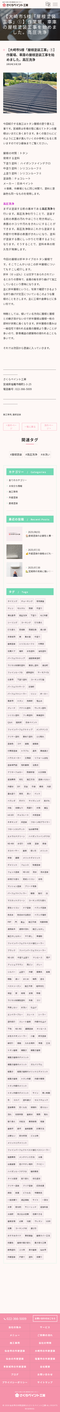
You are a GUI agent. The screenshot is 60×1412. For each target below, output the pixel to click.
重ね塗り (11, 793)
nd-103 (10, 815)
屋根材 (30, 1114)
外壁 (31, 972)
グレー (39, 964)
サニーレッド (30, 1207)
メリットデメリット (31, 857)
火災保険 (42, 772)
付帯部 (41, 643)
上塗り (22, 972)
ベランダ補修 (40, 914)
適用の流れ (24, 929)
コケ (19, 743)
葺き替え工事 (40, 1242)
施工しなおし (38, 929)
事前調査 (29, 1235)
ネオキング (12, 822)
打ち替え (11, 629)
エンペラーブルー (15, 1014)
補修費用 (34, 1171)
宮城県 (22, 629)
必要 (21, 1221)
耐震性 (10, 1242)
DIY (18, 786)
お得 (10, 1207)
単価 (40, 1043)
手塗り (39, 608)
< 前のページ (11, 427)
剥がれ (47, 800)
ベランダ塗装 (40, 907)
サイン (35, 1093)
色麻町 (30, 701)
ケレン (10, 608)
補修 (21, 651)
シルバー (11, 972)
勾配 (29, 1221)
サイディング (34, 800)
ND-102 (26, 872)
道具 (34, 750)
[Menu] (55, 4)
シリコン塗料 (13, 715)
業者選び (44, 750)
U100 (48, 1221)
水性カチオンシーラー (17, 1036)
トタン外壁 (26, 1078)
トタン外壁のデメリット (18, 1093)
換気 (21, 793)
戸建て (22, 1257)
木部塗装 (36, 815)
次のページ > (48, 427)
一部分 (45, 1200)
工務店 (28, 758)
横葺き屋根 (35, 1050)
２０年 (22, 1249)
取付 (40, 893)
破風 (27, 743)
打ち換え (38, 622)
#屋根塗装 (16, 454)
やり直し (29, 936)
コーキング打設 (37, 679)
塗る (42, 979)
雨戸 (48, 957)
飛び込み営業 (23, 1214)
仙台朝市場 (33, 829)
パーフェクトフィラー (17, 893)
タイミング (12, 601)
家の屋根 (32, 1249)
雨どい (30, 964)
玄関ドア (11, 651)
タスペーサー (13, 850)
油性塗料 (42, 651)
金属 (48, 972)
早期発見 (38, 1192)
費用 (41, 786)
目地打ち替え (13, 879)
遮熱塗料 (30, 672)
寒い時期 (46, 1093)
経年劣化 (40, 986)
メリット (44, 850)
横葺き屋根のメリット (17, 1064)
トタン (20, 701)
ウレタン (38, 1221)
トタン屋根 (12, 1050)
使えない (44, 1107)
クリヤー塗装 (13, 1185)
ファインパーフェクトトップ (20, 729)
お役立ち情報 (15, 486)
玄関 (10, 1228)
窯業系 (39, 972)
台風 (40, 1157)
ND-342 (18, 1028)
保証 (10, 993)
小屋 (33, 1036)
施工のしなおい (14, 936)
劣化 (21, 779)
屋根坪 (10, 1128)
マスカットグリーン (16, 900)
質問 (38, 1114)
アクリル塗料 (25, 708)
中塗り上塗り (23, 957)
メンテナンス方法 (27, 1157)
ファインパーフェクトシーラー (32, 950)
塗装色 (10, 743)
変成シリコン (29, 879)
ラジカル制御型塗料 (16, 1000)
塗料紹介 (11, 1021)
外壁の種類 (39, 1078)
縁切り (10, 1043)
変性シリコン (13, 907)
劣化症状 (36, 1178)
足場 (31, 993)
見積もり (19, 808)
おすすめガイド (14, 1235)
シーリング (12, 622)
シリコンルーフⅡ (26, 643)
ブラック (11, 950)
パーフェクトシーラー (17, 693)
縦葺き (10, 1071)
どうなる (27, 1192)
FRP (9, 922)
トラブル (25, 750)
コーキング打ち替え (37, 900)
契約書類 (25, 765)
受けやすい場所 (26, 1164)
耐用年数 (19, 1114)
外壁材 (10, 786)
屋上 (23, 922)
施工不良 (28, 986)
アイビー (40, 1164)
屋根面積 (29, 1128)
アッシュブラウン (15, 964)
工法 (48, 1043)
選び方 (33, 1228)
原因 (10, 1192)
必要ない (11, 1135)
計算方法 (40, 1128)
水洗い (24, 1007)
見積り (39, 1257)
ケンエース (37, 957)
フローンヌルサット (16, 829)
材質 (29, 843)
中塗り (37, 636)
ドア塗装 (27, 907)
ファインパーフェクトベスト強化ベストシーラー (29, 1150)
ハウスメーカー (14, 758)
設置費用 (11, 1157)
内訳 (49, 786)
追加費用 (11, 779)
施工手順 (32, 922)
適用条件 (11, 929)
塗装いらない (44, 779)
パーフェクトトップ (16, 658)
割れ (46, 1114)
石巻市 (10, 679)
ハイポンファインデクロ (39, 836)
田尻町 (19, 722)
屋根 (25, 850)
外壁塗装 (13, 497)
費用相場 (32, 1121)
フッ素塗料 (28, 715)
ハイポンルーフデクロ (17, 1171)
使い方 (33, 850)
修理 (10, 857)
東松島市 (11, 615)
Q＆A (10, 722)
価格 (19, 1043)
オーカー (44, 693)
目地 (40, 879)
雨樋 (31, 608)
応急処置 (40, 1185)
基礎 (17, 857)
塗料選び (27, 1100)
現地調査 (40, 601)
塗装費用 (11, 1107)
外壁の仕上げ (40, 1021)
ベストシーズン (14, 986)
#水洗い (45, 454)
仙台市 (43, 1249)
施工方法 (31, 779)
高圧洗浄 (23, 615)
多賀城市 (11, 636)
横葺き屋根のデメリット (18, 1057)
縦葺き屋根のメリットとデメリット (32, 1071)
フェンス (25, 865)
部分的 (18, 1207)
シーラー (42, 1014)
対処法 (22, 1121)
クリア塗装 (28, 1185)
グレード (11, 708)
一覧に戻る (30, 426)
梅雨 (34, 979)
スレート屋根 (25, 1021)
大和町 (10, 1214)
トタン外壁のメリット (17, 1085)
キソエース (41, 1028)
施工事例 (7, 414)
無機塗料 (40, 715)
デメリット (12, 865)
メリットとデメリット (17, 1142)
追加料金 (44, 1207)
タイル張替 (12, 1178)
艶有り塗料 (28, 736)
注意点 (35, 765)
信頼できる (37, 1214)
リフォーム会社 (41, 758)
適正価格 (25, 1200)
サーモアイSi (43, 672)
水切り (20, 843)
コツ (38, 1000)
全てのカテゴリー (18, 480)
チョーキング (27, 601)
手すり (22, 800)
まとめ (26, 979)
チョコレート (23, 815)
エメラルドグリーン (16, 836)
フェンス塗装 (13, 872)
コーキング (26, 622)
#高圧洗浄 (31, 454)
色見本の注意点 (24, 914)
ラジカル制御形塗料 (16, 665)
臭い (29, 793)
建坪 (19, 1128)
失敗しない (12, 1007)
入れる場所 (30, 1043)
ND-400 (11, 843)
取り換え (11, 1121)
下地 (10, 1028)
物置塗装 (36, 865)
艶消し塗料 (33, 665)
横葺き (24, 1050)
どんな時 (34, 1135)
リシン (33, 693)
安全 (26, 786)
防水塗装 (44, 872)
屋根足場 (11, 1221)
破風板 (35, 743)
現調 (42, 1121)
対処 (10, 808)
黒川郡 (43, 629)
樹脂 (10, 979)
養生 (46, 808)
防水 (35, 872)
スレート (30, 1014)
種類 (32, 893)
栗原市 (10, 701)
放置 (17, 1192)
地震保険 (44, 922)
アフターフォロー (15, 772)
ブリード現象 (30, 886)
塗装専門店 (12, 765)
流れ (10, 1114)
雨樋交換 (32, 629)
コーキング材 (21, 1228)
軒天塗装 (42, 1036)
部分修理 (23, 1135)
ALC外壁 (44, 615)
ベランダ (11, 800)
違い (17, 979)
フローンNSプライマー (40, 822)
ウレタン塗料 (40, 708)
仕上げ (33, 1007)
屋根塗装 (17, 414)
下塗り (33, 615)
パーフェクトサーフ (16, 686)
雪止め (39, 701)
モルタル (21, 608)
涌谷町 (45, 665)
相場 (23, 993)
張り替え (25, 1178)
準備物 (39, 936)
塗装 (37, 843)
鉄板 (44, 843)
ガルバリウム (36, 1064)
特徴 (38, 993)
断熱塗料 (11, 1249)
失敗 (31, 1000)
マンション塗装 (14, 886)
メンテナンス (42, 729)
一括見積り (12, 1200)
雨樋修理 (30, 772)
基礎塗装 (29, 1028)
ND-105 (11, 957)
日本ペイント (31, 722)
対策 (38, 808)
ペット (37, 793)
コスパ (16, 1100)
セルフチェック (41, 1100)
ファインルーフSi (15, 672)
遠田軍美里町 (34, 658)
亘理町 (31, 686)
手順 (34, 786)
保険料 (33, 1107)
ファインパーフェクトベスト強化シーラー (26, 943)
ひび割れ (40, 736)
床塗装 (24, 822)
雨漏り (30, 808)
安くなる (23, 1107)
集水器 (28, 636)
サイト (35, 1200)
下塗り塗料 (22, 679)
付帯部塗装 (12, 750)
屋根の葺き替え (24, 1242)
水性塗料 (31, 651)
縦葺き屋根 (12, 1078)
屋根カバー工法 (43, 1235)
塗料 (31, 1257)
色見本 (10, 914)
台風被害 (11, 1164)
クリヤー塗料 (13, 736)
